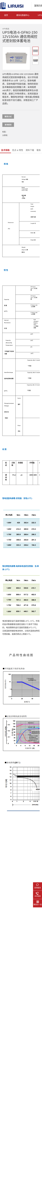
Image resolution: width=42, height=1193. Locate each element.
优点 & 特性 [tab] (17, 150)
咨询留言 (8, 125)
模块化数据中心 (22, 15)
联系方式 (8, 116)
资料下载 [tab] (30, 150)
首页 (6, 15)
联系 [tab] (39, 150)
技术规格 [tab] (5, 150)
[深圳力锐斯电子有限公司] (11, 5)
